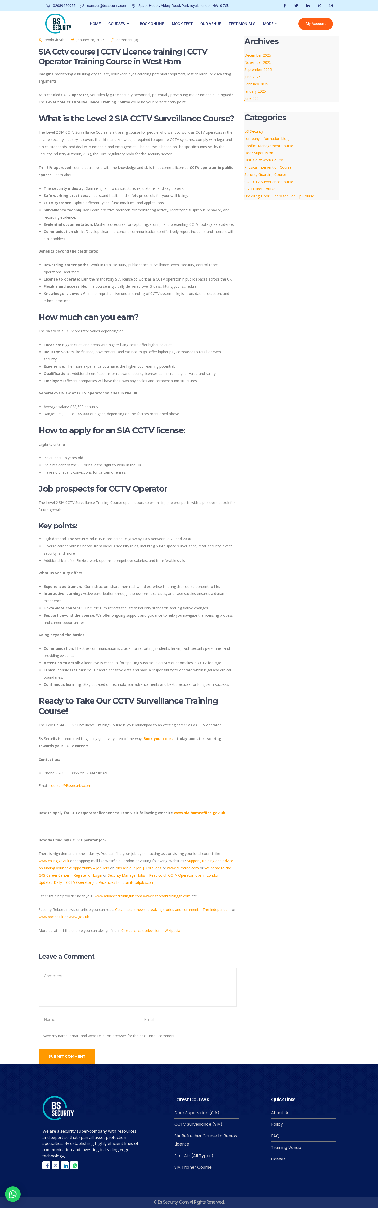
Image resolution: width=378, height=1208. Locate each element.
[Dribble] (318, 5)
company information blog (266, 138)
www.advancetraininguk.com (118, 896)
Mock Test (182, 24)
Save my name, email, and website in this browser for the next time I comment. (109, 1035)
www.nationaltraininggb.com (167, 896)
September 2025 (258, 69)
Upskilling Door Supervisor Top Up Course (279, 196)
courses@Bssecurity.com (70, 785)
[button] (13, 1194)
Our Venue (210, 24)
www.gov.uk (79, 916)
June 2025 (252, 76)
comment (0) (127, 39)
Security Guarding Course (265, 174)
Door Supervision (258, 152)
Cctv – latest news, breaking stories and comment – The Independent (173, 909)
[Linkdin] (65, 1165)
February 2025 (256, 84)
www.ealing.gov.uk (54, 860)
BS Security (253, 131)
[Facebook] (284, 5)
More (268, 24)
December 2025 (257, 55)
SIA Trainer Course (259, 188)
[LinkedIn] (307, 5)
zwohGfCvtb (54, 39)
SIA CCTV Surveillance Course (268, 181)
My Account (315, 23)
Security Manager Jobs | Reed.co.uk (137, 875)
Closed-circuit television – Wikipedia (150, 930)
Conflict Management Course (268, 145)
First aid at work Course (264, 160)
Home (95, 24)
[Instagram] (330, 5)
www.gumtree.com (183, 868)
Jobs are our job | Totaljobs (138, 868)
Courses (116, 24)
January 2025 (255, 91)
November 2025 (257, 62)
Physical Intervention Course (268, 167)
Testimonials (242, 24)
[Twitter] (295, 5)
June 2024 (252, 98)
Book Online (152, 24)
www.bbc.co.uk (51, 916)
